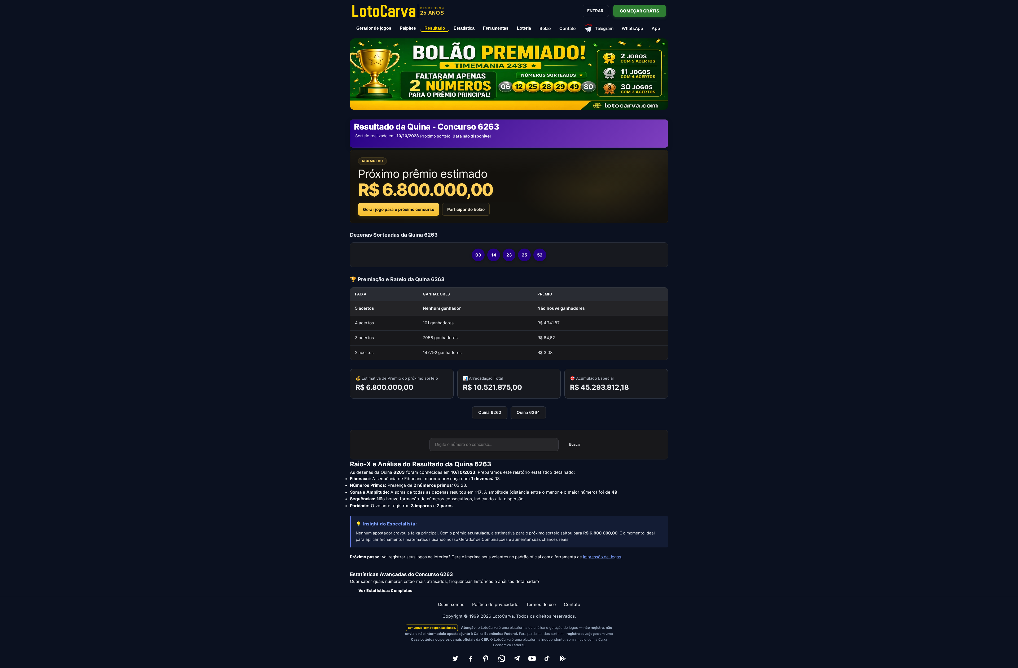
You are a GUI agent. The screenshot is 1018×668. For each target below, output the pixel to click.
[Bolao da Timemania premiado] (509, 74)
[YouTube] (532, 658)
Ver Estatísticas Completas (385, 590)
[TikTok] (547, 658)
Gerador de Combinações (483, 539)
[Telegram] (516, 658)
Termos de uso (541, 604)
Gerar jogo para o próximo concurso (398, 209)
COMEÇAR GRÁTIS (639, 11)
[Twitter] (455, 658)
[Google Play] (563, 658)
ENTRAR (595, 10)
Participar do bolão (466, 209)
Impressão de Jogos (602, 556)
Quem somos (451, 604)
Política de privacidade (495, 604)
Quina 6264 (528, 412)
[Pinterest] (486, 658)
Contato (572, 604)
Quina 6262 (489, 412)
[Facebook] (470, 658)
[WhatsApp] (501, 658)
